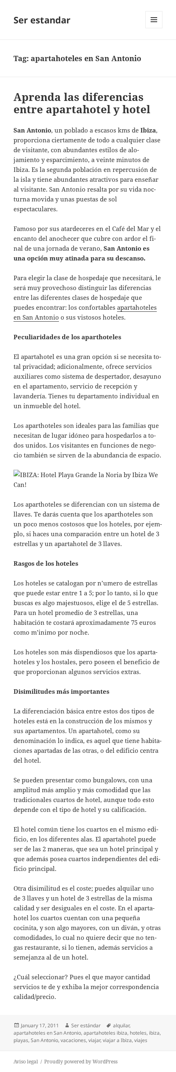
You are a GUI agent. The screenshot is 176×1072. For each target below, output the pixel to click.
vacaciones (73, 1040)
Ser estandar (42, 20)
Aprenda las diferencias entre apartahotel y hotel (82, 103)
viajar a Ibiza (117, 1040)
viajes (140, 1040)
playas (21, 1040)
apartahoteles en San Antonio (47, 1032)
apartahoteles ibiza (105, 1032)
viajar (94, 1040)
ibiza (154, 1032)
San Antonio (44, 1040)
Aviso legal (26, 1061)
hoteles (138, 1032)
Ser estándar (86, 1025)
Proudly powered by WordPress (80, 1061)
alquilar (121, 1025)
